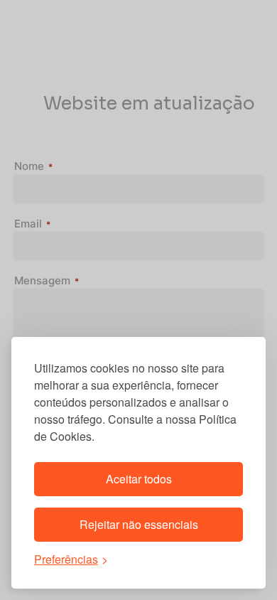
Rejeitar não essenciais (139, 524)
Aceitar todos (139, 479)
